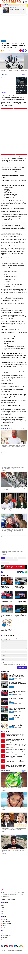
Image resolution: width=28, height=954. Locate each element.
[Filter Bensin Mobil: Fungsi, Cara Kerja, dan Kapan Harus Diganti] (7, 623)
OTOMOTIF (3, 41)
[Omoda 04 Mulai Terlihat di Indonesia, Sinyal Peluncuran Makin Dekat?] (21, 581)
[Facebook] (18, 572)
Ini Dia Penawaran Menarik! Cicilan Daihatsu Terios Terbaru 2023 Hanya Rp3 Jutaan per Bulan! (13, 265)
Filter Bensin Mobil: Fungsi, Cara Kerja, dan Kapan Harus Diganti (6, 629)
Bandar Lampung (7, 923)
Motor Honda (22, 558)
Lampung (5, 919)
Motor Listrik (5, 559)
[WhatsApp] (26, 572)
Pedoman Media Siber (6, 935)
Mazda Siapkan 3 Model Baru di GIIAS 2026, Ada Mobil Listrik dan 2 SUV (20, 601)
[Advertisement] (14, 22)
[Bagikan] (26, 50)
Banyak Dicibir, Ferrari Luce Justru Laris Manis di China (20, 615)
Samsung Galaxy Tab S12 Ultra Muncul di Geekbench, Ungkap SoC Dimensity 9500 (16, 745)
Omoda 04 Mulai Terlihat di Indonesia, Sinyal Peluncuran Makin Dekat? (21, 588)
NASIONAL (3, 911)
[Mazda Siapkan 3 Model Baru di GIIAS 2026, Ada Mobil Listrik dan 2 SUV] (21, 595)
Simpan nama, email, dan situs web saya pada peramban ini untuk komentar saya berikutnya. (14, 663)
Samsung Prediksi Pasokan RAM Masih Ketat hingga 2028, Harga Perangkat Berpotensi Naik (15, 750)
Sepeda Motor (14, 559)
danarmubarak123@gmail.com (10, 899)
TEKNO (2, 907)
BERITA (2, 905)
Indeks (2, 933)
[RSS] (22, 946)
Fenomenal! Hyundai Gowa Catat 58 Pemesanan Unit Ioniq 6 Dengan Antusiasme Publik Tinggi (13, 169)
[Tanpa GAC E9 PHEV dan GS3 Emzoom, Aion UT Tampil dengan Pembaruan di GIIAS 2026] (7, 609)
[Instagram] (12, 946)
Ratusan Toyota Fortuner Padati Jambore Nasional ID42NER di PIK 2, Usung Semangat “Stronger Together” (13, 227)
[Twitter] (20, 572)
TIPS (2, 913)
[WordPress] (10, 946)
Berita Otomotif (9, 558)
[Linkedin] (15, 946)
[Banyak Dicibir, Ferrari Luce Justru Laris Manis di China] (21, 609)
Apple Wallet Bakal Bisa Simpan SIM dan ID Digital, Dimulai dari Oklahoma (16, 755)
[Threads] (17, 946)
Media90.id (6, 50)
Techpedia (5, 927)
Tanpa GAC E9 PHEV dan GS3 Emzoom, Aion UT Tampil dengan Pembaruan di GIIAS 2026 (7, 615)
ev (16, 558)
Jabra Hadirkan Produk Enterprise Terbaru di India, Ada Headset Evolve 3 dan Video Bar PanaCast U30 (15, 760)
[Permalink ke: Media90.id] (2, 50)
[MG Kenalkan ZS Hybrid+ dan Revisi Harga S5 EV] (7, 595)
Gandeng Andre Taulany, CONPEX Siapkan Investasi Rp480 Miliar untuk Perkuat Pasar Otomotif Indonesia (7, 588)
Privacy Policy (4, 937)
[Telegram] (23, 572)
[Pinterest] (7, 946)
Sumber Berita (5, 563)
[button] (24, 2)
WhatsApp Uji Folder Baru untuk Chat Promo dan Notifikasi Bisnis (15, 740)
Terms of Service (5, 939)
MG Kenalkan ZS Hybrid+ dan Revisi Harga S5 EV (7, 601)
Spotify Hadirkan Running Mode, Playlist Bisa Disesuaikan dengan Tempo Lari (16, 766)
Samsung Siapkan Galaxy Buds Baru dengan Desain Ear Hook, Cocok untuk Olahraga (15, 735)
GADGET (4, 925)
